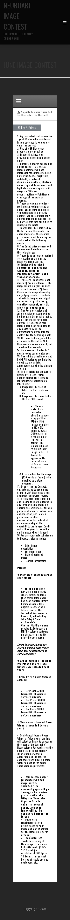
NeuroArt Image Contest (18, 20)
